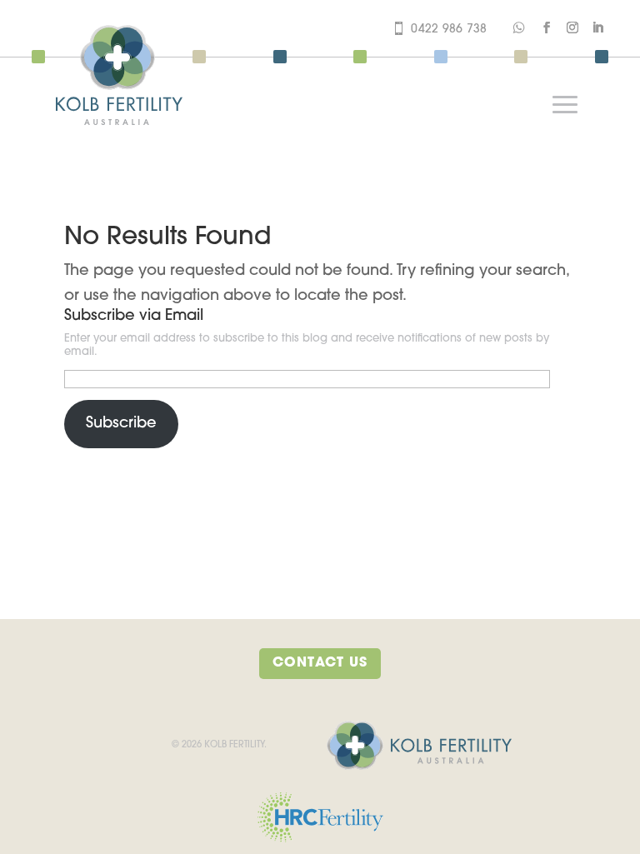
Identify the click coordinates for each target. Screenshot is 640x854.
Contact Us (320, 663)
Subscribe (121, 424)
